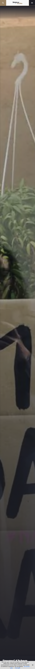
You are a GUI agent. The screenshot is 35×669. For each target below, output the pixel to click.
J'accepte (17, 668)
